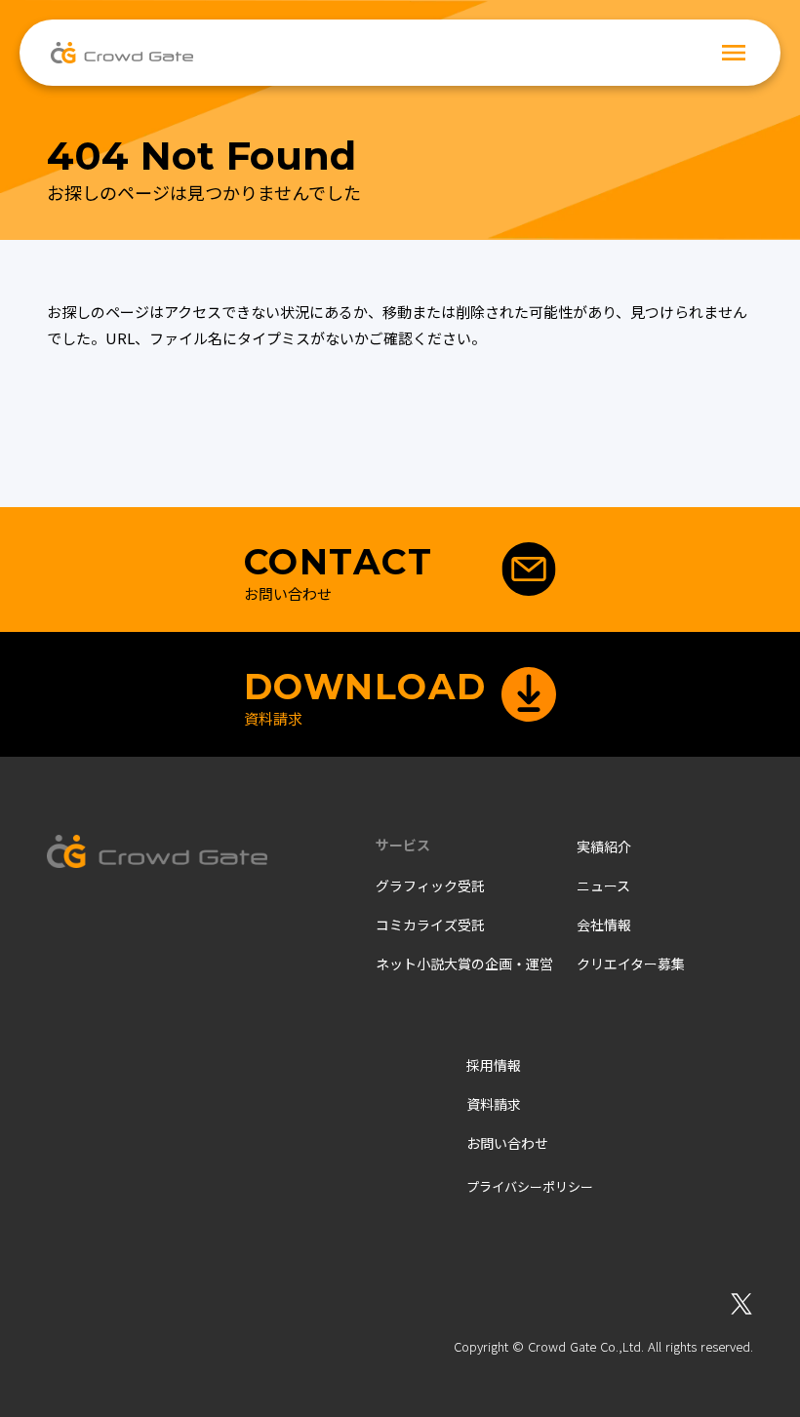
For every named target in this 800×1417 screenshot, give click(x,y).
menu (733, 52)
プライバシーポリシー (529, 1186)
